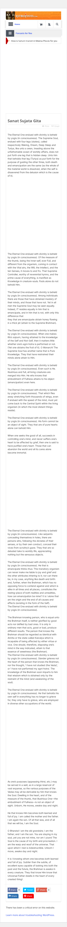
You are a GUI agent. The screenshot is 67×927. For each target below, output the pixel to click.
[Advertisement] (33, 78)
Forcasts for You (24, 33)
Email (56, 126)
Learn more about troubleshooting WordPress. (30, 915)
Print (47, 126)
